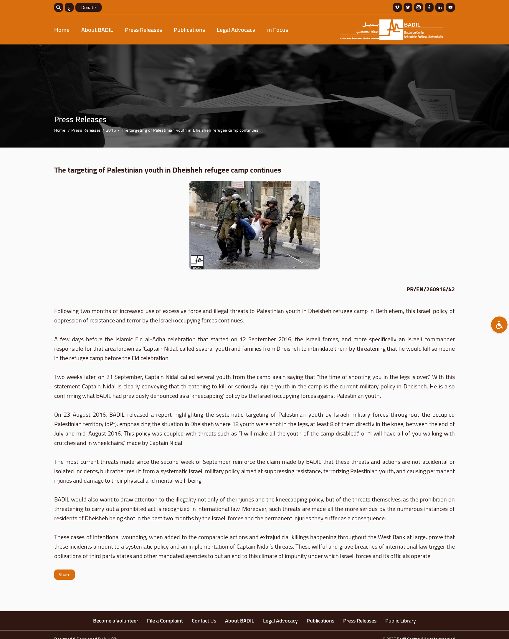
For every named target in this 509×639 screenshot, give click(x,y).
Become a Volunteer (115, 620)
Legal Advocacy (236, 29)
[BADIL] (391, 29)
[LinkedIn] (439, 7)
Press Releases (143, 29)
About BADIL (97, 29)
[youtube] (450, 7)
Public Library (400, 620)
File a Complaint (165, 620)
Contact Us (204, 620)
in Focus (277, 29)
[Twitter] (408, 7)
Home (62, 29)
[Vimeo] (397, 7)
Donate (88, 7)
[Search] (58, 7)
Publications (189, 29)
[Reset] (499, 325)
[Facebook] (429, 7)
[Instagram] (418, 7)
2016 (111, 130)
